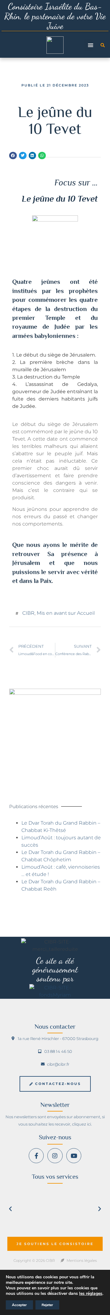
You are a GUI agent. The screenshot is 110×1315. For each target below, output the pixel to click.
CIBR (28, 613)
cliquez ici (81, 1124)
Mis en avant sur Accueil (66, 613)
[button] (103, 45)
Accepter (19, 1304)
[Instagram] (54, 1155)
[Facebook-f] (36, 1155)
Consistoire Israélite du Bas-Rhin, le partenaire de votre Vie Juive (55, 16)
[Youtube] (73, 1155)
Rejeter (47, 1304)
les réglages (90, 1293)
